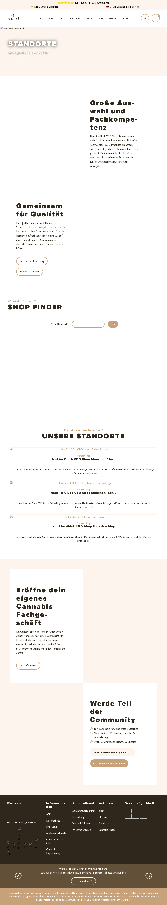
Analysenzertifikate (56, 833)
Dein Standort (59, 324)
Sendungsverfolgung (83, 810)
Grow (112, 18)
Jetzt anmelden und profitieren (109, 763)
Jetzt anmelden (82, 881)
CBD (41, 18)
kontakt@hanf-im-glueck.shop (21, 822)
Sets (89, 18)
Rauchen (75, 18)
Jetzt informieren (28, 665)
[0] (156, 21)
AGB (48, 814)
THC (62, 18)
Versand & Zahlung (82, 823)
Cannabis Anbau (107, 829)
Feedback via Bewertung (32, 261)
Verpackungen (79, 817)
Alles (125, 18)
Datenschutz (53, 820)
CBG (51, 18)
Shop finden (16, 63)
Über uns (103, 817)
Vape (100, 18)
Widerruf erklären (81, 829)
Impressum (52, 826)
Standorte (104, 823)
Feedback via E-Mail (29, 271)
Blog (101, 810)
